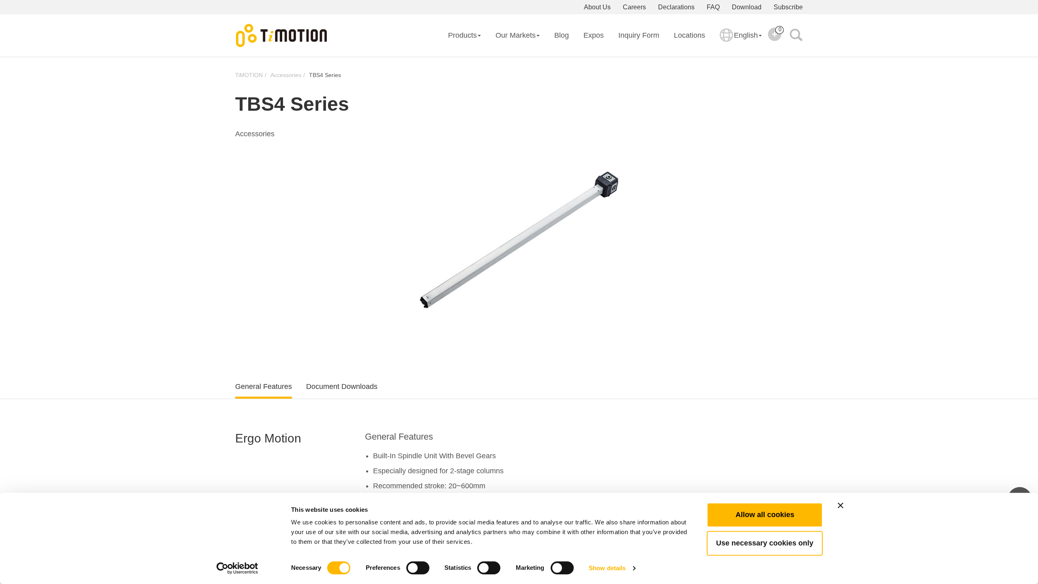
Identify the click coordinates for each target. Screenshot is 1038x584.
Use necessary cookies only (764, 543)
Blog (561, 35)
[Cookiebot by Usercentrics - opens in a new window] (237, 568)
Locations (689, 35)
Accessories (285, 75)
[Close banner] (840, 505)
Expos (593, 35)
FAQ (713, 7)
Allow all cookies (765, 515)
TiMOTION (249, 75)
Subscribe (788, 7)
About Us (597, 7)
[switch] (417, 567)
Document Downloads (341, 386)
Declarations (676, 7)
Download (746, 7)
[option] (519, 239)
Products (462, 35)
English (746, 35)
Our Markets (515, 35)
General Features (263, 386)
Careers (634, 7)
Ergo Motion (268, 438)
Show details (607, 568)
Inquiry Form (638, 35)
